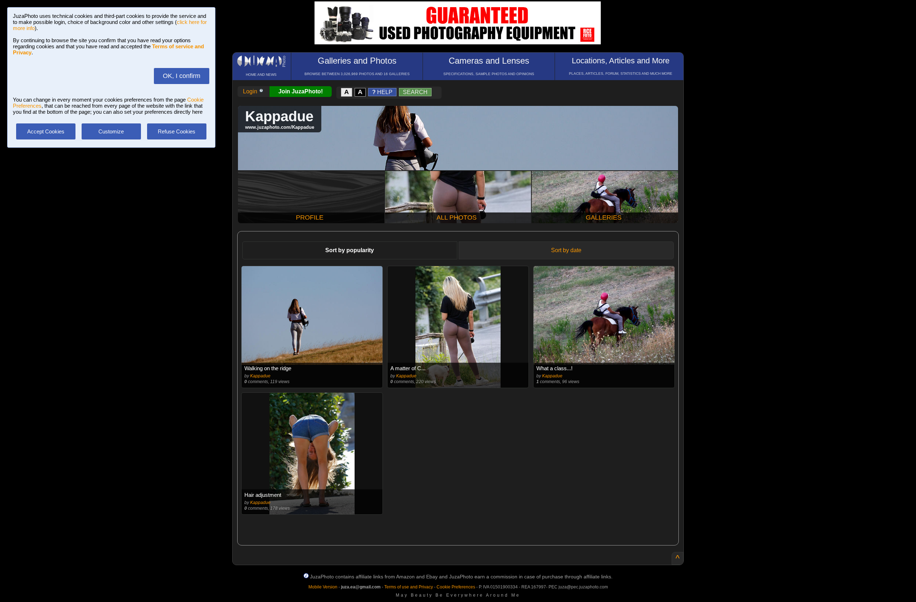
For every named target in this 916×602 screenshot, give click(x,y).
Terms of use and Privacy (408, 586)
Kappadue (260, 375)
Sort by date (566, 250)
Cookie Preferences (456, 586)
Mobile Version (322, 586)
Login (251, 91)
